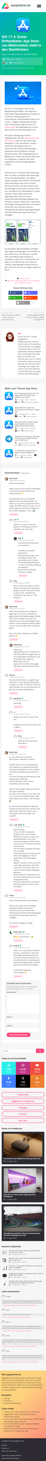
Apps (21, 281)
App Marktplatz (26, 283)
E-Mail (10, 1026)
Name (10, 1017)
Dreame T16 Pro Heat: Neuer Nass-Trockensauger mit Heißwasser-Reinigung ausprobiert (25, 1282)
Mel (6, 63)
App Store (11, 281)
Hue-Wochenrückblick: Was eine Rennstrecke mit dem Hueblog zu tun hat (22, 1234)
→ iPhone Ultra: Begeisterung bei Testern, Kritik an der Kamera (20, 1362)
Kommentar (12, 992)
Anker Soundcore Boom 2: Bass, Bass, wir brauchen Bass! (11, 317)
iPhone (22, 278)
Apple (17, 281)
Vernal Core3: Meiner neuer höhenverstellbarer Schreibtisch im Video (24, 1251)
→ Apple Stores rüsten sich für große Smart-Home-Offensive (19, 1305)
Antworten (13, 514)
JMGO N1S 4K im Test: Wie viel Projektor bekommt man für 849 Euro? (25, 1259)
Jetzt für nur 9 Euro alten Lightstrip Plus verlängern (19, 1196)
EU (30, 281)
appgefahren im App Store (23, 1101)
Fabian (20, 416)
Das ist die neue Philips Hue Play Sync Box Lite (22, 1159)
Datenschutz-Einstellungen (10, 1458)
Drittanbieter (36, 281)
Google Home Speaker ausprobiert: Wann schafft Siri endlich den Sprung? (26, 1274)
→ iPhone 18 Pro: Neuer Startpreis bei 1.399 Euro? (16, 1317)
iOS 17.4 (17, 283)
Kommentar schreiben (31, 402)
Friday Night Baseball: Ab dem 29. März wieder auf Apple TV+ (34, 317)
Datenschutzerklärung (12, 1403)
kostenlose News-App (34, 1387)
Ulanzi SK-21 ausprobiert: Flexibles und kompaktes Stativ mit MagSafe (25, 1266)
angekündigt (10, 127)
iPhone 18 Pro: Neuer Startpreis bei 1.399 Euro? (22, 1412)
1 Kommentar (27, 457)
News (27, 278)
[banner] (16, 6)
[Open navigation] (39, 6)
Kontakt (23, 1114)
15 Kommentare (17, 63)
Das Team (23, 1120)
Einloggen (23, 1107)
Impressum (8, 1401)
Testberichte (23, 1094)
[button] (15, 293)
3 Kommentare (29, 431)
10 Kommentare (31, 416)
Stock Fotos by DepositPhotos (11, 1455)
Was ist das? (30, 68)
